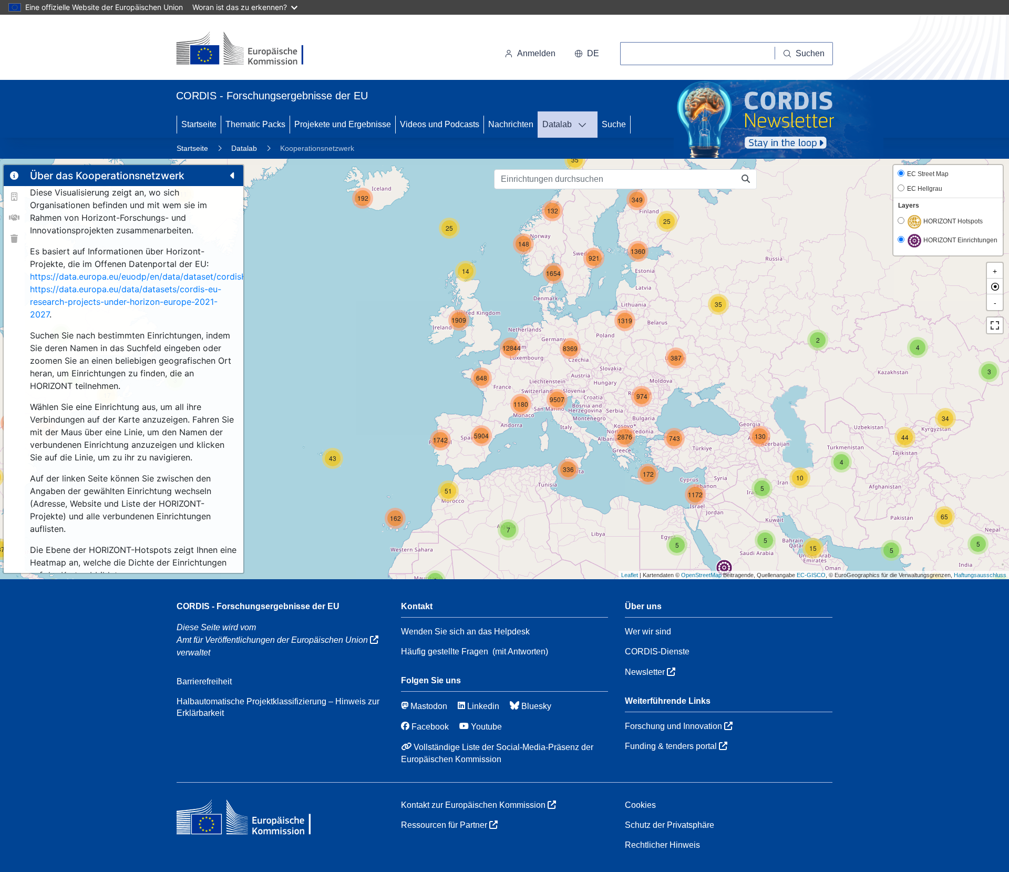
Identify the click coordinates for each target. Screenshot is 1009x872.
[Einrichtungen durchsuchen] (746, 179)
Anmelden (536, 53)
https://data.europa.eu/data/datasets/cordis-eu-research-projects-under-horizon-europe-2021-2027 (125, 302)
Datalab (557, 124)
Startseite (199, 124)
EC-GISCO (811, 575)
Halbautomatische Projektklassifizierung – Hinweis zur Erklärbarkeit (278, 707)
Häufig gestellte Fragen (444, 651)
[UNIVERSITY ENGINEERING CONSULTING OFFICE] (598, 537)
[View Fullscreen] (995, 325)
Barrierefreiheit (204, 681)
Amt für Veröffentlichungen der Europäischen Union (273, 639)
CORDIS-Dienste (657, 651)
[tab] (14, 175)
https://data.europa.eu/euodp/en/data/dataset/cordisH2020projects (165, 276)
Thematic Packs (255, 124)
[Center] (995, 286)
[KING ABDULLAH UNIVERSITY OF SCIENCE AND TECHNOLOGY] (724, 567)
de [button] (593, 53)
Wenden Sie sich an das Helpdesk (465, 631)
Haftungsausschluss (980, 575)
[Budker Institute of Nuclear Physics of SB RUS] (981, 315)
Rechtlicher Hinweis (662, 844)
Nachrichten (510, 124)
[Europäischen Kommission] (248, 49)
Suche (614, 124)
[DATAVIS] (585, 124)
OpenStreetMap (701, 575)
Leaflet (629, 575)
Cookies (640, 805)
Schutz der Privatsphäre (669, 824)
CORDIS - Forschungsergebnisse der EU (258, 606)
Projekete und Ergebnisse (342, 124)
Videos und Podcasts (439, 124)
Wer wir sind (648, 631)
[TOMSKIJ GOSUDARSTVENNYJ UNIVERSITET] (981, 269)
